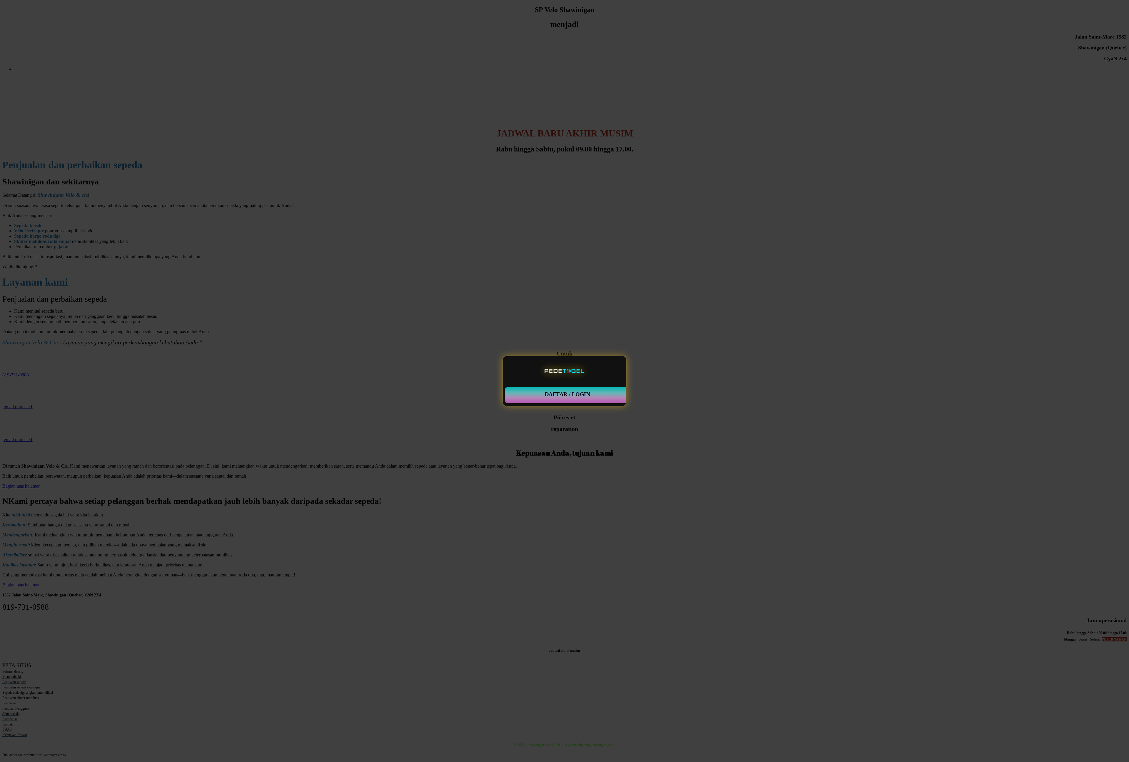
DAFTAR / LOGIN (567, 394)
